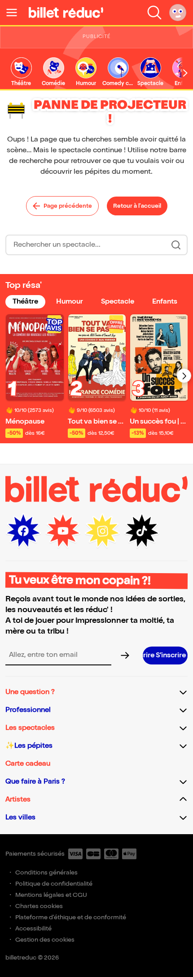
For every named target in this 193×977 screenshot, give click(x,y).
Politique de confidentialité (53, 883)
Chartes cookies (39, 906)
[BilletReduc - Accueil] (66, 12)
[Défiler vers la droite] (185, 72)
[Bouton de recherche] (176, 245)
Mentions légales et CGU (51, 895)
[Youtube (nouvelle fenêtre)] (63, 531)
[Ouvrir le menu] (15, 12)
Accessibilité (33, 928)
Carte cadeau (27, 763)
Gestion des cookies (45, 939)
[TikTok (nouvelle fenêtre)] (142, 531)
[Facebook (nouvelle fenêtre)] (23, 531)
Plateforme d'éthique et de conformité (70, 917)
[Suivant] (184, 376)
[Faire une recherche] (154, 12)
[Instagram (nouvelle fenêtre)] (102, 531)
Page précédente (68, 206)
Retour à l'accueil (137, 206)
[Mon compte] (178, 12)
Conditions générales (46, 872)
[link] (21, 72)
